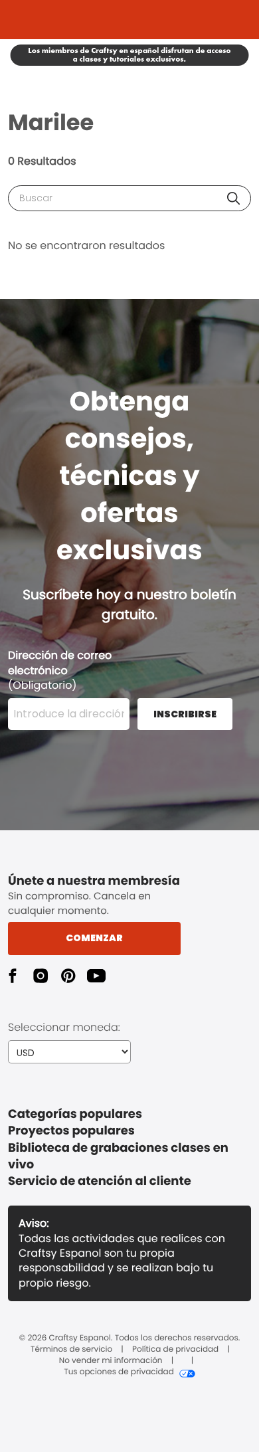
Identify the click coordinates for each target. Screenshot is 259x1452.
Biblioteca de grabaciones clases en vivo (118, 1156)
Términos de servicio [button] (71, 1349)
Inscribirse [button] (184, 714)
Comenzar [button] (94, 938)
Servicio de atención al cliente (99, 1181)
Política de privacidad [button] (175, 1349)
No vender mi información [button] (111, 1361)
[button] (233, 198)
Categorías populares (75, 1114)
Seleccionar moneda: (64, 1027)
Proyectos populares (71, 1131)
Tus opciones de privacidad (119, 1372)
